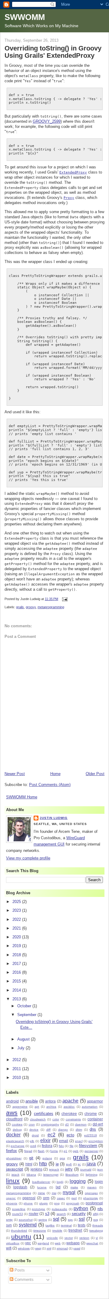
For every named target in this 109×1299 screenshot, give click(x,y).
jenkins (36, 1169)
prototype (38, 1209)
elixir (45, 1140)
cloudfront (14, 1119)
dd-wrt (98, 1124)
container (95, 1119)
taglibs (49, 1225)
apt (37, 1106)
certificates (43, 1113)
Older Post (95, 773)
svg (95, 1219)
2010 (17, 1077)
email (63, 1141)
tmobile (57, 1230)
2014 (17, 990)
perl (74, 1198)
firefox (11, 1150)
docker (13, 1134)
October (24, 1006)
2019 (17, 945)
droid (35, 1135)
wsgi (38, 1248)
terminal (66, 1225)
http (43, 1163)
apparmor (95, 1101)
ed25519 (90, 1135)
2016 (17, 972)
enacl (79, 1141)
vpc (28, 1243)
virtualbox (12, 1243)
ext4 (33, 1146)
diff (48, 1129)
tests (81, 1225)
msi (54, 1193)
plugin (43, 1203)
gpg (62, 1158)
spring (42, 1219)
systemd (28, 1224)
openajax (91, 1193)
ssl (82, 1219)
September (27, 1014)
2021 (17, 928)
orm (46, 1198)
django (63, 1129)
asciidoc (69, 1106)
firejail (28, 1151)
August (24, 1039)
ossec (61, 1198)
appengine (20, 1106)
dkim (79, 1129)
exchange (18, 1146)
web (58, 1243)
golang (47, 1158)
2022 (17, 919)
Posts (19, 1270)
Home (55, 773)
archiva (51, 1106)
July (21, 1048)
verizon (84, 1237)
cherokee (69, 1114)
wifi (9, 1248)
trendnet (75, 1230)
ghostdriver (13, 1158)
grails (20, 607)
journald (85, 1169)
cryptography (50, 1124)
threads (97, 1225)
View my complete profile (28, 858)
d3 (67, 1124)
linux (13, 1180)
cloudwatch (38, 1119)
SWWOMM (25, 17)
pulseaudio (59, 1209)
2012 (17, 1059)
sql (56, 1219)
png (57, 1203)
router (33, 1214)
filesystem (88, 1145)
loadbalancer (41, 1182)
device (33, 1129)
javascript (14, 1169)
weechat (92, 1243)
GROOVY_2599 (47, 121)
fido (61, 1146)
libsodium (71, 1174)
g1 (65, 1151)
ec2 (51, 1134)
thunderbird (19, 1230)
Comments (23, 1279)
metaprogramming (51, 607)
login (99, 1182)
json (100, 1169)
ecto (70, 1135)
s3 (47, 1213)
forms (54, 1151)
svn (9, 1225)
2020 (17, 937)
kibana (31, 1174)
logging (78, 1181)
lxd (58, 1187)
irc (79, 1164)
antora (50, 1101)
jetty (69, 1169)
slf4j (95, 1214)
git (31, 1158)
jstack (15, 1174)
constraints (73, 1119)
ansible (31, 1101)
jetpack (54, 1169)
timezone (39, 1230)
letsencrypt (50, 1174)
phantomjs (90, 1198)
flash (41, 1151)
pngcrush (72, 1203)
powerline (18, 1209)
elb (32, 1141)
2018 (17, 955)
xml (49, 1248)
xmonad (62, 1248)
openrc (11, 1198)
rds (100, 1208)
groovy (31, 607)
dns (93, 1129)
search (61, 1214)
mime (41, 1193)
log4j (60, 1182)
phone (28, 1203)
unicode (52, 1237)
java (91, 1163)
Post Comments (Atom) (50, 784)
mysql (69, 1192)
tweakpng (96, 1230)
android (12, 1101)
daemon (81, 1124)
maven (92, 1187)
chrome (90, 1114)
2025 (17, 901)
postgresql (94, 1203)
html (28, 1164)
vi (97, 1237)
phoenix (11, 1203)
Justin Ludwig (54, 818)
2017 (17, 963)
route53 (17, 1214)
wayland (43, 1243)
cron (32, 1124)
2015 (17, 981)
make (74, 1187)
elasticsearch (15, 1141)
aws (12, 1112)
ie (57, 1164)
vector (68, 1237)
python (81, 1208)
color (55, 1119)
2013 (17, 999)
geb (75, 1151)
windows (24, 1248)
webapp (73, 1243)
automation (89, 1106)
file (72, 1146)
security (79, 1213)
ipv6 (69, 1164)
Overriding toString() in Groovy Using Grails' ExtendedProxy (53, 51)
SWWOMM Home (21, 797)
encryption (95, 1141)
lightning (91, 1174)
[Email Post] (64, 599)
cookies (17, 1124)
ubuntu (21, 1236)
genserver (91, 1151)
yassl (76, 1248)
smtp (9, 1219)
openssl (28, 1198)
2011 (17, 1069)
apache (70, 1100)
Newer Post (15, 773)
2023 (17, 910)
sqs (70, 1219)
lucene (42, 1187)
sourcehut (26, 1219)
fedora (47, 1146)
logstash (20, 1187)
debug (17, 1129)
